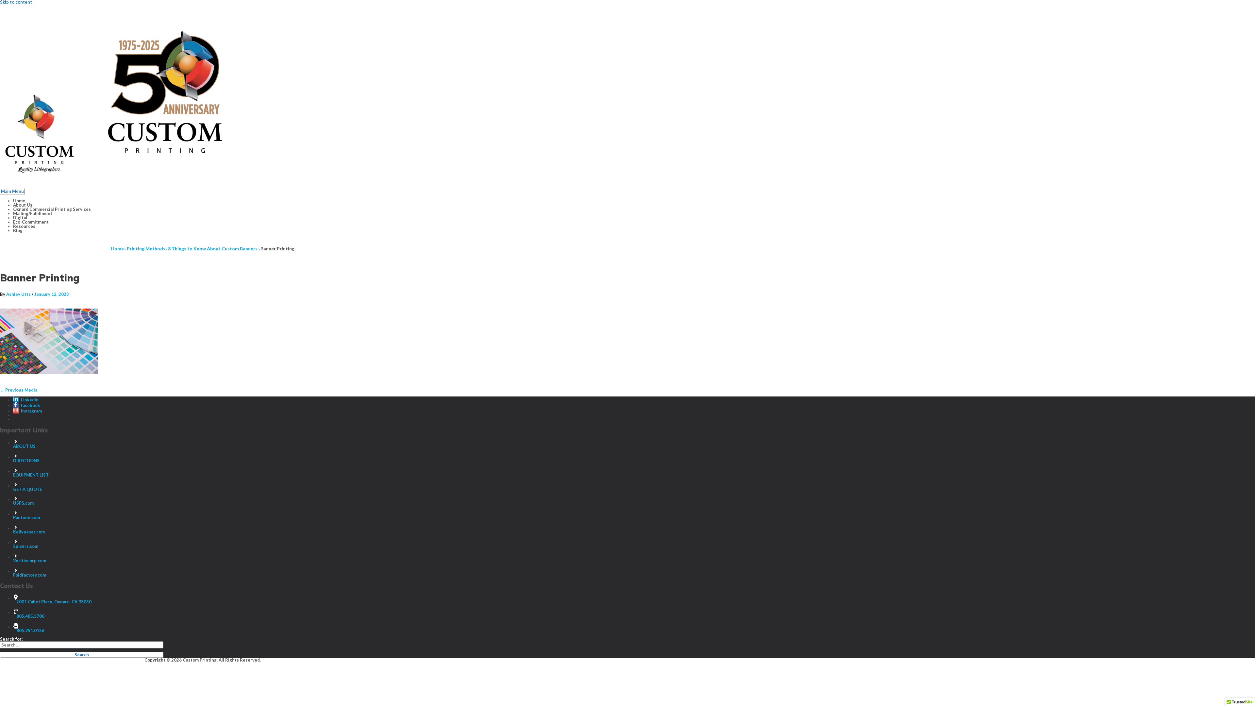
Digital (20, 217)
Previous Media (18, 390)
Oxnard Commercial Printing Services (52, 209)
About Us (22, 205)
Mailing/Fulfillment (32, 213)
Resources (24, 226)
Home (19, 200)
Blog (18, 230)
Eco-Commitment (31, 222)
